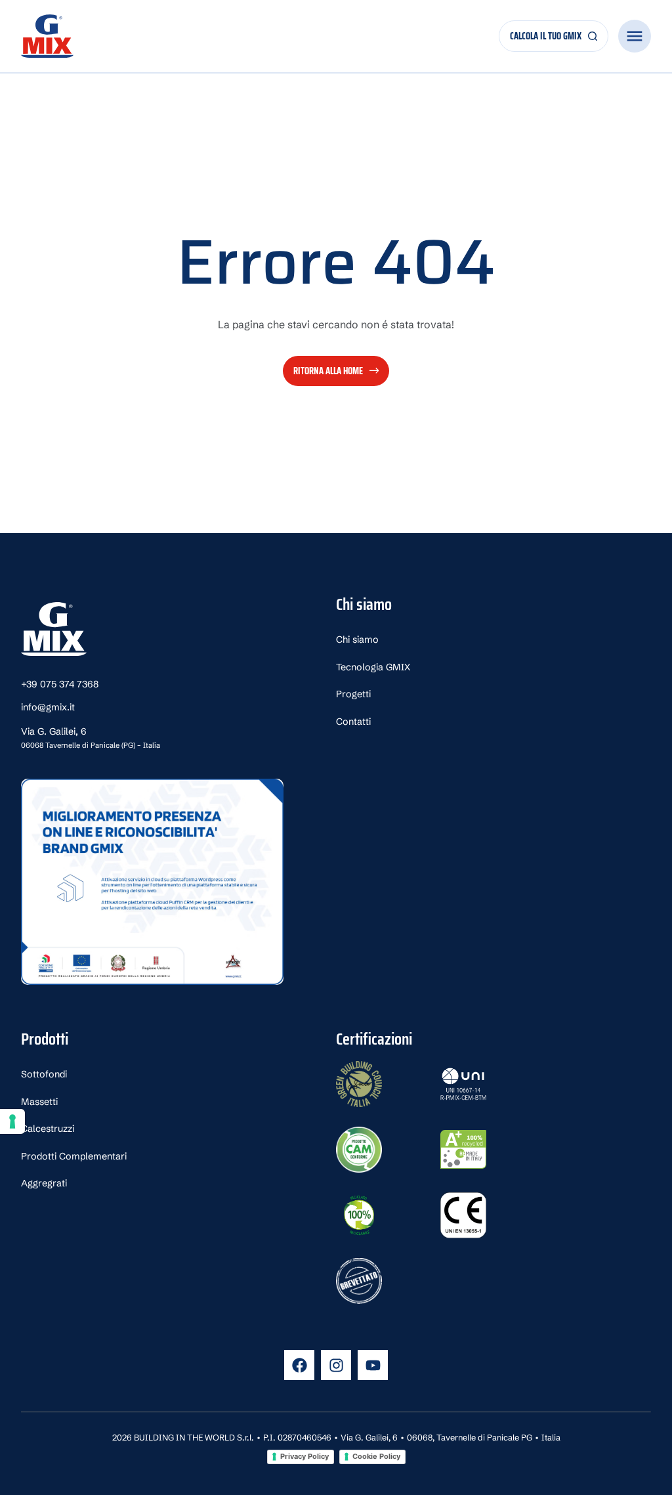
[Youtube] (373, 1365)
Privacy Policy (304, 1456)
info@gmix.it (48, 707)
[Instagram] (336, 1365)
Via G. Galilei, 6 (90, 738)
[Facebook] (299, 1365)
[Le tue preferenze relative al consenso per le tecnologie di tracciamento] (12, 1121)
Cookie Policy (376, 1456)
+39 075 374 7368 (59, 684)
